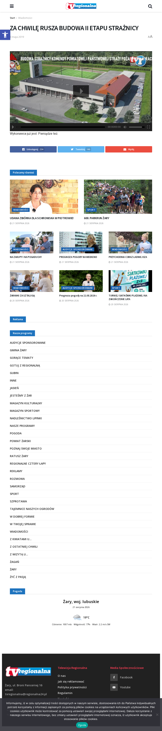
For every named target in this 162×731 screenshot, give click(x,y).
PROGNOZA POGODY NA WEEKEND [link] (78, 257)
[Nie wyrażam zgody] (157, 715)
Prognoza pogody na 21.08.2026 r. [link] (78, 295)
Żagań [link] (14, 562)
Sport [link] (91, 209)
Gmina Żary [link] (18, 350)
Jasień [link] (14, 388)
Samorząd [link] (17, 486)
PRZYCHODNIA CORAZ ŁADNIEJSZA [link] (128, 257)
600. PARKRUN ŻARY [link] (96, 218)
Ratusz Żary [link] (19, 456)
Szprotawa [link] (18, 501)
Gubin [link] (14, 373)
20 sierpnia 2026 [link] (20, 300)
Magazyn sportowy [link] (25, 411)
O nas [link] (62, 676)
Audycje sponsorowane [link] (78, 249)
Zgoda (82, 725)
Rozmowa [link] (17, 479)
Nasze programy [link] (22, 426)
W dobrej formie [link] (22, 516)
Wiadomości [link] (25, 18)
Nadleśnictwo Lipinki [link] (26, 418)
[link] (5, 35)
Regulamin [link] (65, 693)
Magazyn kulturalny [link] (26, 403)
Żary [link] (13, 569)
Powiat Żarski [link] (20, 441)
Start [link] (12, 18)
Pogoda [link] (16, 433)
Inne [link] (13, 380)
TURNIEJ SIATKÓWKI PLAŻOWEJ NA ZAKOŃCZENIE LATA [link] (128, 297)
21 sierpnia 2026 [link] (20, 223)
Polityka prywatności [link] (72, 687)
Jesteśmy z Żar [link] (21, 395)
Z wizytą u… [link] (19, 554)
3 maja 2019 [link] (17, 37)
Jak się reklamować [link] (71, 681)
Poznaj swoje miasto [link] (26, 448)
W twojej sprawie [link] (23, 524)
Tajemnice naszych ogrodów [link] (32, 509)
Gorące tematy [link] (21, 358)
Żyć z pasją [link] (18, 577)
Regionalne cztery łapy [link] (28, 463)
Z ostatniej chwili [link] (24, 546)
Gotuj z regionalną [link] (25, 365)
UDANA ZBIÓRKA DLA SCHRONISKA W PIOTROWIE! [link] (41, 218)
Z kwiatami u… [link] (21, 539)
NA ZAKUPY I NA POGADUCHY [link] (26, 257)
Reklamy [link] (16, 471)
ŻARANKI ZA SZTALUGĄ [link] (22, 295)
